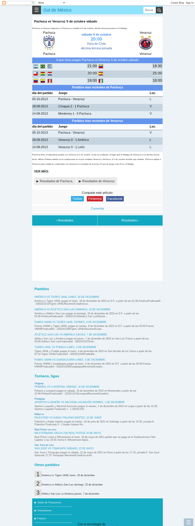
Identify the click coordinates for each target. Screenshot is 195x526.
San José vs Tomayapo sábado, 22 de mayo (64, 448)
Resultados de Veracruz (98, 181)
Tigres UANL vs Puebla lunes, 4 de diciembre (65, 347)
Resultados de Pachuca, (57, 181)
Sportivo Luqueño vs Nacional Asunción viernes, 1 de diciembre (79, 402)
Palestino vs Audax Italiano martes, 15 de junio (67, 417)
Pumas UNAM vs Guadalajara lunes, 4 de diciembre (69, 359)
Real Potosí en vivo (45, 429)
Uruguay (39, 383)
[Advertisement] (97, 253)
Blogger (111, 524)
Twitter (77, 199)
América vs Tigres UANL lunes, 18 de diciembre (66, 296)
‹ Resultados (64, 220)
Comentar (97, 208)
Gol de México (57, 9)
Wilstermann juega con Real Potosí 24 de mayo (67, 433)
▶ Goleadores (42, 510)
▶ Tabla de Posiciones (47, 502)
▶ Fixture (40, 518)
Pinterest (95, 199)
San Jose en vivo (44, 445)
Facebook (114, 199)
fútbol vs (39, 414)
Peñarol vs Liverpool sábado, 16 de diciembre (67, 386)
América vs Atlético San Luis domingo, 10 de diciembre (72, 309)
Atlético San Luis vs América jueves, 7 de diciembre (70, 334)
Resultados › (130, 220)
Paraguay (39, 398)
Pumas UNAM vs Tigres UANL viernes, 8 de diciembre (70, 322)
